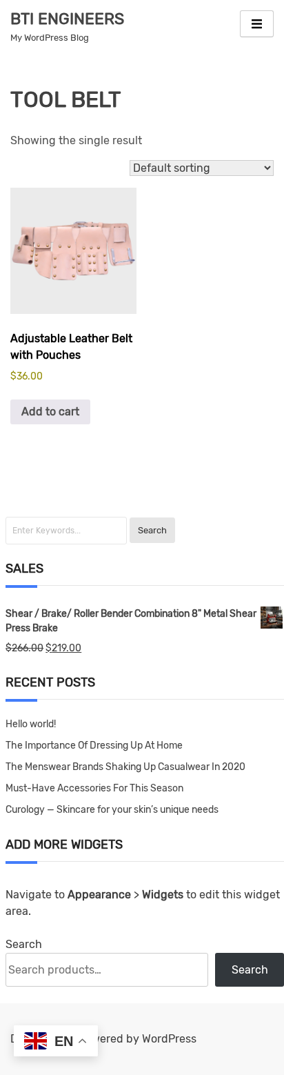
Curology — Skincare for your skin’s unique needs (112, 810)
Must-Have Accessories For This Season (94, 788)
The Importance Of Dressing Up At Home (94, 745)
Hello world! (31, 724)
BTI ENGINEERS (67, 18)
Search (24, 944)
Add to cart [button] (50, 411)
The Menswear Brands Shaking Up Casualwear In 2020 (125, 767)
